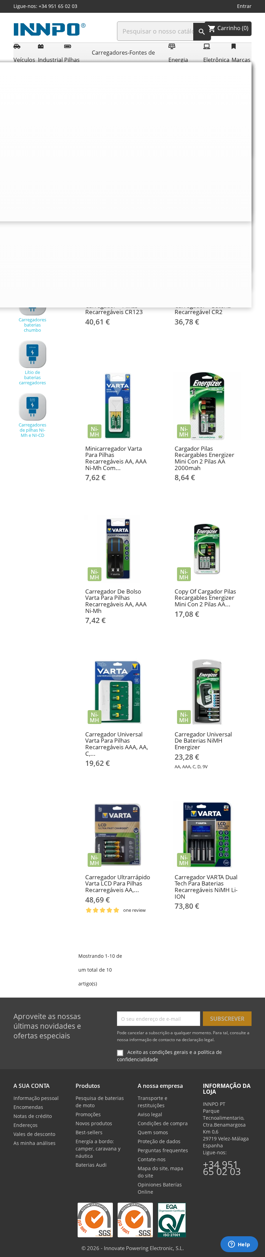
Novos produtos (94, 1123)
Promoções (88, 1114)
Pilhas (72, 60)
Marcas (241, 60)
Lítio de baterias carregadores (32, 377)
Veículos (24, 60)
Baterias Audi (91, 1165)
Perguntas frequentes (163, 1150)
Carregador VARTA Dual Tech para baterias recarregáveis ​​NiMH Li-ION (206, 886)
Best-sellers (89, 1132)
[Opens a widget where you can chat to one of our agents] (239, 1245)
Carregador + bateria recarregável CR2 (203, 309)
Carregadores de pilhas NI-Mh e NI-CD (32, 430)
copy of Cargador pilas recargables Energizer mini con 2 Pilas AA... (205, 597)
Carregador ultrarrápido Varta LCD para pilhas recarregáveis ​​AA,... (117, 883)
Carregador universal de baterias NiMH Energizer (203, 740)
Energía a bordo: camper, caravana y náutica (98, 1148)
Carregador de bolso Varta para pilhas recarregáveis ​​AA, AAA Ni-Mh (116, 601)
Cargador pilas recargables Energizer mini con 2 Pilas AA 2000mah (204, 458)
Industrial (49, 60)
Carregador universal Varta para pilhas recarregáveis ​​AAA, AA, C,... (116, 744)
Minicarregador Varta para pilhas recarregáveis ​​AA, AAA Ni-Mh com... (116, 458)
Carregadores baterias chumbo (32, 324)
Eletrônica (216, 60)
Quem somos (153, 1132)
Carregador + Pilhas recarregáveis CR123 (114, 309)
